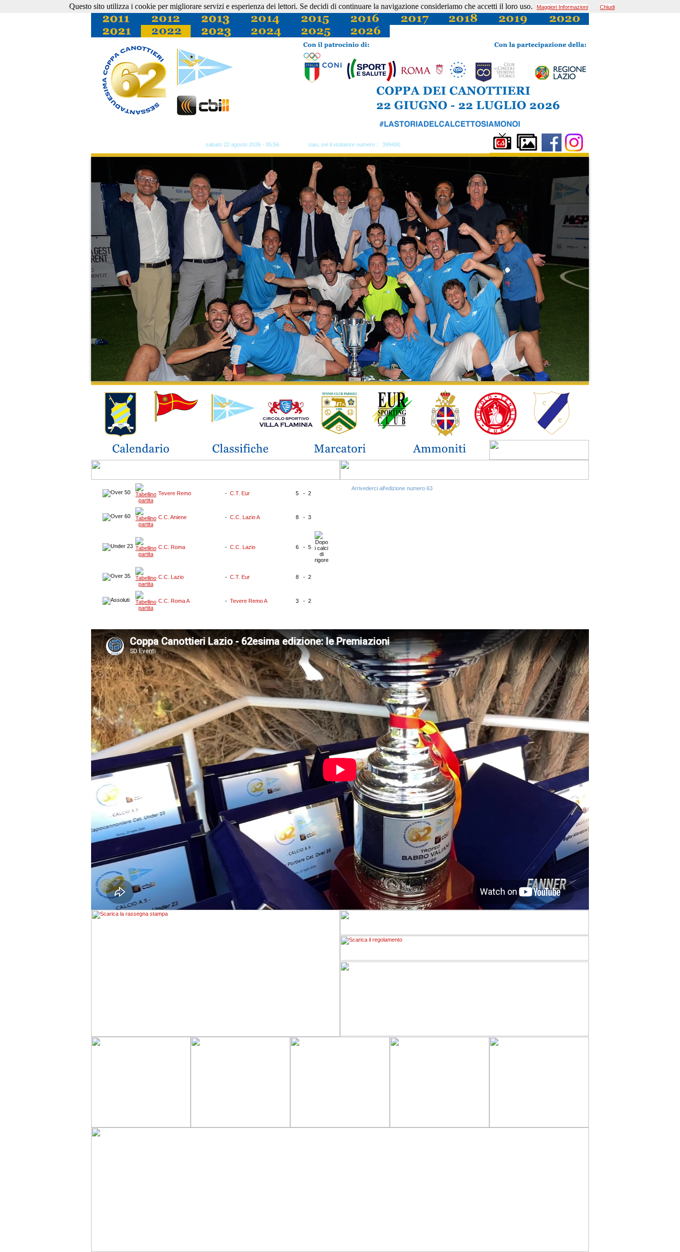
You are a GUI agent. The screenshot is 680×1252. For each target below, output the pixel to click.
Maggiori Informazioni (562, 7)
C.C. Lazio (242, 547)
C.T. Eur (240, 493)
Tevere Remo (174, 493)
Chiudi (607, 7)
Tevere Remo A (248, 601)
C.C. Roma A (174, 601)
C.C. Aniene (172, 517)
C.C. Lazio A (245, 517)
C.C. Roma (171, 547)
